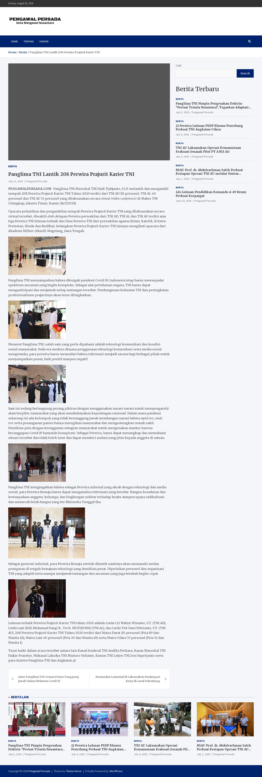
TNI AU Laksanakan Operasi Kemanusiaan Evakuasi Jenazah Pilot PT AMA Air (208, 149)
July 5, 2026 (182, 112)
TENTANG (29, 41)
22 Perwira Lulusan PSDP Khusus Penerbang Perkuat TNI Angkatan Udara (209, 127)
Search (245, 73)
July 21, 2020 (15, 181)
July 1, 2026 (182, 178)
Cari (178, 65)
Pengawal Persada (36, 181)
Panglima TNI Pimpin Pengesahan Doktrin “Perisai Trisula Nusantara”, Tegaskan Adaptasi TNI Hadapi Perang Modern (212, 107)
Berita (12, 166)
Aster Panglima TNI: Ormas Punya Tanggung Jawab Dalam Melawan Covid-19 (48, 679)
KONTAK (44, 41)
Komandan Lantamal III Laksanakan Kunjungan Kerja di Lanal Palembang (128, 679)
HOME (14, 41)
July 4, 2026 (182, 134)
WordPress (116, 771)
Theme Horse (74, 771)
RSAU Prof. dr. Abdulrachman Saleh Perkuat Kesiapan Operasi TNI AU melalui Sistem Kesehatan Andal (209, 173)
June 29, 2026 (183, 200)
